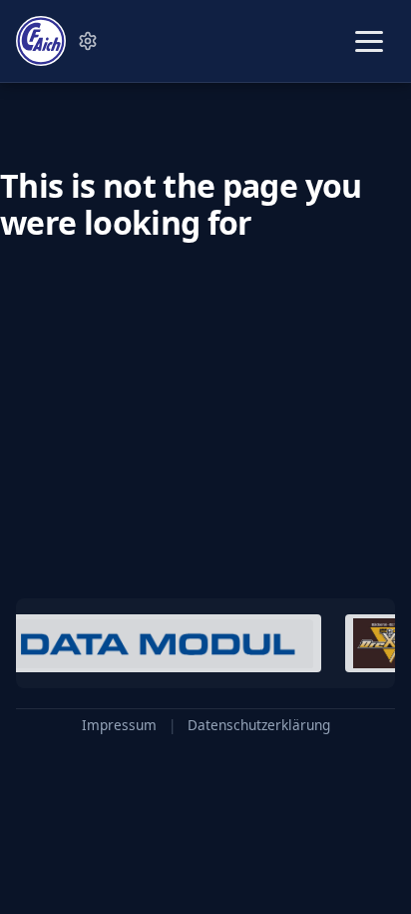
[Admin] (88, 41)
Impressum (119, 725)
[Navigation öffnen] (369, 41)
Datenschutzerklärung (259, 725)
